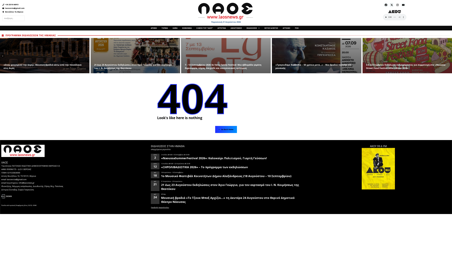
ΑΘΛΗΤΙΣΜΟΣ (236, 28)
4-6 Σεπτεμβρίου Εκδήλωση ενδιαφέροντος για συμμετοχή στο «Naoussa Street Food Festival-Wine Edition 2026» (405, 66)
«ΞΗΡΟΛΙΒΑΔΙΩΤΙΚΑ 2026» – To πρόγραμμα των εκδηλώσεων (204, 167)
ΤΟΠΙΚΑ (164, 28)
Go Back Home (227, 129)
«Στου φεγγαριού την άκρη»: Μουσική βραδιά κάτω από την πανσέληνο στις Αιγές (43, 66)
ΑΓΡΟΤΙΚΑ (222, 28)
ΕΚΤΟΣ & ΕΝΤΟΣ (271, 28)
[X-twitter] (391, 5)
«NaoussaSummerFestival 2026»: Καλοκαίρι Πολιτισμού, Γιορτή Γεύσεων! (214, 158)
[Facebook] (386, 5)
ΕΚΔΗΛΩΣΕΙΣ (252, 28)
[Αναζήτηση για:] (13, 18)
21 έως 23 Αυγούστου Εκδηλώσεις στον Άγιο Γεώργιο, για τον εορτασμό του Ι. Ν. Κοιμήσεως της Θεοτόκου (133, 66)
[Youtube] (403, 5)
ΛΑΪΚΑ (175, 28)
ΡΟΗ (297, 28)
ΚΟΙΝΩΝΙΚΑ (187, 28)
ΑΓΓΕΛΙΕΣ (286, 28)
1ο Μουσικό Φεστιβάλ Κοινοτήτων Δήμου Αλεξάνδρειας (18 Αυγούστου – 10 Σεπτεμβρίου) (226, 176)
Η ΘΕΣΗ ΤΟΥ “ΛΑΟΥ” (204, 28)
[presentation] (3, 56)
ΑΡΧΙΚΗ (154, 28)
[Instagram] (397, 5)
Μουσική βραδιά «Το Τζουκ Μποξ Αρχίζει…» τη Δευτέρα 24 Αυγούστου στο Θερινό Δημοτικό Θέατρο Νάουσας (228, 200)
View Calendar (160, 207)
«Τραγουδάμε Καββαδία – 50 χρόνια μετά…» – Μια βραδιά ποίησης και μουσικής (313, 66)
